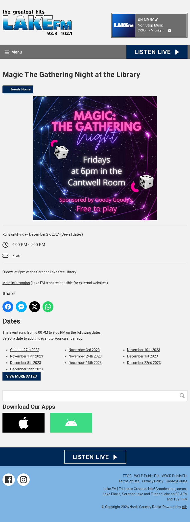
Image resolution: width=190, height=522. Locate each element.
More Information (16, 283)
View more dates (21, 376)
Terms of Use (129, 481)
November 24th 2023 (85, 356)
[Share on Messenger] (21, 306)
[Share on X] (34, 306)
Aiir (184, 507)
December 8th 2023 (25, 363)
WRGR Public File (175, 476)
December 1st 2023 (142, 356)
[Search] (183, 395)
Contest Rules (177, 481)
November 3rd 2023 (84, 350)
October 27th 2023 (24, 350)
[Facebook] (8, 479)
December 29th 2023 (26, 369)
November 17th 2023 (26, 356)
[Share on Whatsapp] (48, 306)
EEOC (127, 476)
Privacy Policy (152, 481)
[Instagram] (23, 479)
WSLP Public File (146, 476)
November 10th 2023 (143, 350)
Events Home (20, 89)
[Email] (169, 30)
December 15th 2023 (85, 363)
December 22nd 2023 (144, 363)
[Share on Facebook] (7, 306)
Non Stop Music (151, 25)
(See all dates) (71, 234)
